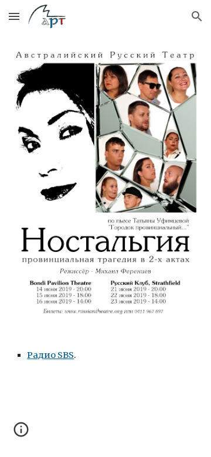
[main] (105, 355)
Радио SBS (50, 355)
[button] (14, 16)
